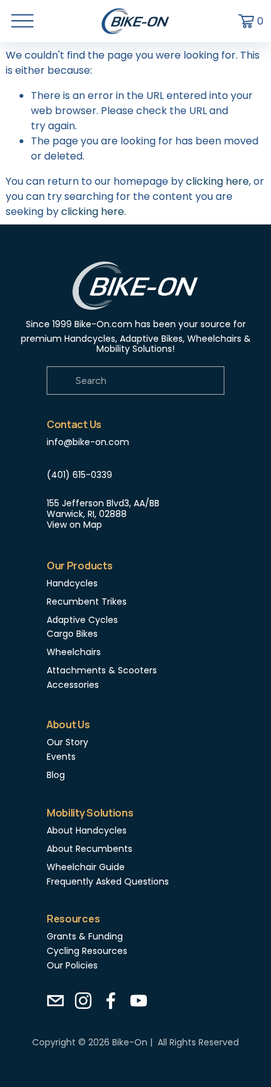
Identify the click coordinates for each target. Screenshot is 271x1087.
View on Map (74, 525)
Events (61, 757)
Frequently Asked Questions (108, 881)
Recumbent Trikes (87, 601)
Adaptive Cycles (82, 620)
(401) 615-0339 (79, 475)
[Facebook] (111, 1000)
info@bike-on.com (88, 442)
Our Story (67, 742)
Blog (56, 775)
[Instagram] (83, 1000)
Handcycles (72, 583)
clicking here (217, 181)
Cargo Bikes (72, 634)
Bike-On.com (103, 324)
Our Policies (72, 965)
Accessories (73, 685)
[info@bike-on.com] (55, 1000)
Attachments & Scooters (102, 670)
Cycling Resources (87, 951)
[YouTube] (138, 1000)
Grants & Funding (85, 936)
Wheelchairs (74, 652)
